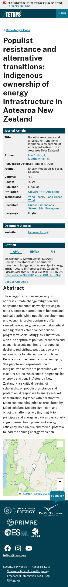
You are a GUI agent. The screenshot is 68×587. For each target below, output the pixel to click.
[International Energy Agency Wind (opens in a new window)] (35, 533)
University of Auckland (43, 191)
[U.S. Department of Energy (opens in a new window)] (19, 512)
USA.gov (12, 580)
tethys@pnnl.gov (14, 555)
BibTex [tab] (34, 251)
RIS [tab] (52, 251)
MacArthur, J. (36, 155)
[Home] (13, 13)
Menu (62, 13)
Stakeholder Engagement (45, 208)
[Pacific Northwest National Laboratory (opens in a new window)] (49, 512)
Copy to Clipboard (16, 281)
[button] (34, 467)
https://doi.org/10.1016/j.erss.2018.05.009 (31, 275)
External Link (37, 232)
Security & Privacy (14, 566)
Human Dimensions (41, 205)
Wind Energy (36, 196)
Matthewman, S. (38, 158)
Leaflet (25, 493)
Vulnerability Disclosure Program (27, 571)
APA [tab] (16, 251)
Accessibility (39, 566)
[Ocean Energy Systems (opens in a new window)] (16, 533)
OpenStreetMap (41, 493)
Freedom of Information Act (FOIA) (28, 576)
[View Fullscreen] (60, 444)
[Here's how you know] (34, 4)
